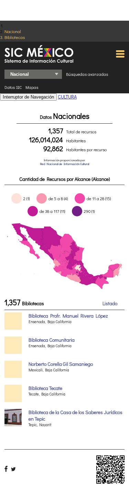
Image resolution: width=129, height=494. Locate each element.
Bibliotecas (14, 37)
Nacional (12, 31)
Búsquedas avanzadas (87, 74)
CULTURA (67, 96)
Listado (110, 303)
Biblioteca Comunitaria (52, 340)
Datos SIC (13, 87)
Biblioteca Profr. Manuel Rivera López (68, 315)
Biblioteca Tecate (45, 388)
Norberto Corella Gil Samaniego (61, 364)
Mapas (31, 87)
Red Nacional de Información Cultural (64, 164)
